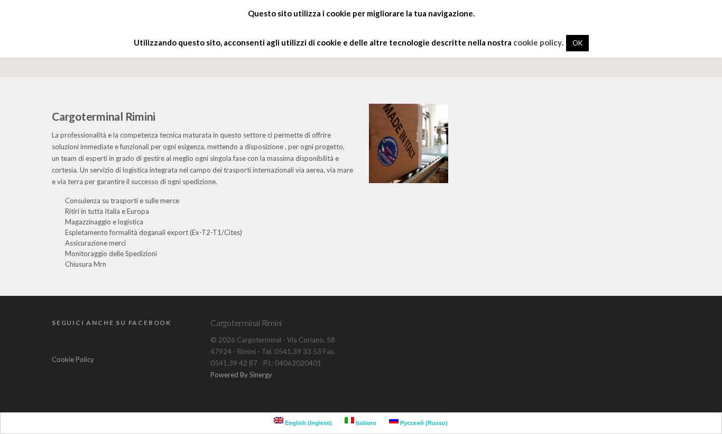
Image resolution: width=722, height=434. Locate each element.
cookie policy (537, 42)
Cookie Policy (73, 359)
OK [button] (577, 43)
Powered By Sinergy (241, 374)
